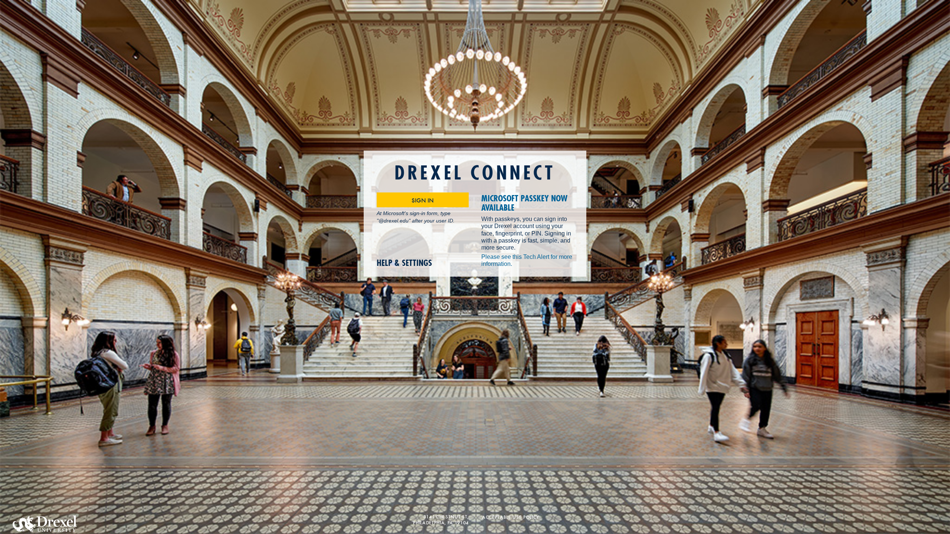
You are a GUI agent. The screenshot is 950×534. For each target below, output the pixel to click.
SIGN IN (423, 200)
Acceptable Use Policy (510, 517)
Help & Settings (404, 263)
